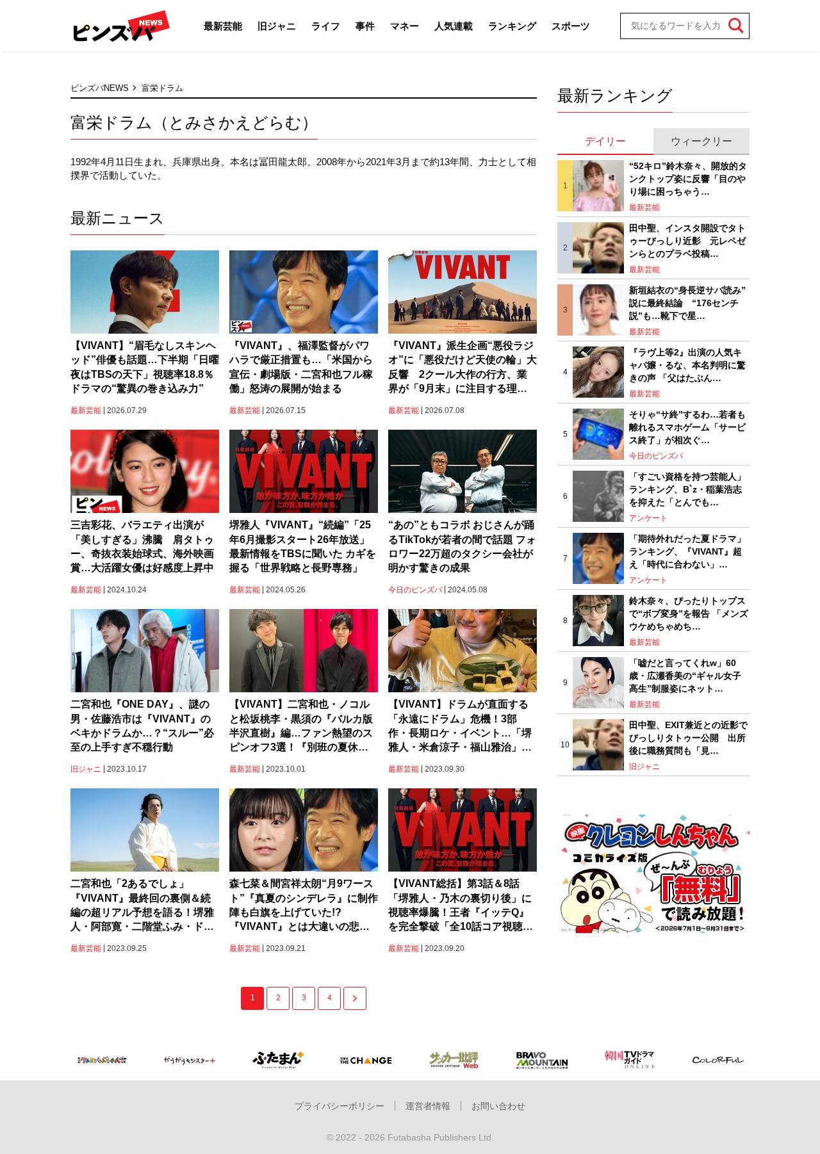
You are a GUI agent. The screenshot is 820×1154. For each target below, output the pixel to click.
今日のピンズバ (415, 590)
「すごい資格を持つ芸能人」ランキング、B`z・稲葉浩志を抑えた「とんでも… (687, 489)
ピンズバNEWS (99, 88)
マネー (404, 25)
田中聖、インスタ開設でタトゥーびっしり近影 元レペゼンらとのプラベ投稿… (687, 240)
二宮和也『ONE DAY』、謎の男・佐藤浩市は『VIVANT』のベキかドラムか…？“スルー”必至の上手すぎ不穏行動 (142, 725)
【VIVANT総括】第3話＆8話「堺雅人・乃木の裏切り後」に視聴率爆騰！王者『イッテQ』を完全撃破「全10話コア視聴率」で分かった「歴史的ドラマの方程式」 (460, 906)
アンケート (648, 518)
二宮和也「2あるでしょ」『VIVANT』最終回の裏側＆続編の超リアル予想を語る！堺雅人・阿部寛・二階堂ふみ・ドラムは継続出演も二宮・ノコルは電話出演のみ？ (142, 906)
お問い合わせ (498, 1106)
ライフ (325, 25)
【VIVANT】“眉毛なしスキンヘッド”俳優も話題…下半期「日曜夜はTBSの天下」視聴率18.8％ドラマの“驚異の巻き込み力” (144, 367)
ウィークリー (701, 141)
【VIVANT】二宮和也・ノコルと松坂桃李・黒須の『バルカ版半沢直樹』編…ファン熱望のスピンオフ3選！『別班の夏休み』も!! (301, 727)
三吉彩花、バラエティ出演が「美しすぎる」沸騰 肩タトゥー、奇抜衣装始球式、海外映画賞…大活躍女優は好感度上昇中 (142, 546)
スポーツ (571, 25)
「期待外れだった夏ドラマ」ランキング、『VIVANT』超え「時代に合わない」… (687, 551)
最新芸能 (223, 25)
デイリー (605, 141)
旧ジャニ (277, 25)
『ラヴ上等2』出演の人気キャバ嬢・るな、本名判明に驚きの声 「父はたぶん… (687, 364)
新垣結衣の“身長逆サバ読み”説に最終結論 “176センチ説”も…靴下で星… (687, 302)
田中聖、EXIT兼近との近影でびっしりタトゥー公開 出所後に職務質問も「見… (688, 737)
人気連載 (453, 25)
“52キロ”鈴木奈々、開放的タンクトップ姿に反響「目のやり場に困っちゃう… (688, 178)
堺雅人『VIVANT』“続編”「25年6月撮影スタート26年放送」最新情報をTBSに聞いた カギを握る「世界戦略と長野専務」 (302, 546)
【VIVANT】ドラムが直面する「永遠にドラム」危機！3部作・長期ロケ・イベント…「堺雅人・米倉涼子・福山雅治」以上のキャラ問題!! (460, 727)
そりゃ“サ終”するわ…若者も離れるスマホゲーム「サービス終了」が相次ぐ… (687, 426)
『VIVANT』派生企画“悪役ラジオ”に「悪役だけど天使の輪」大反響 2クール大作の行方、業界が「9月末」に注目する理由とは (462, 368)
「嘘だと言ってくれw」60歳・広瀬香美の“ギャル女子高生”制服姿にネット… (685, 675)
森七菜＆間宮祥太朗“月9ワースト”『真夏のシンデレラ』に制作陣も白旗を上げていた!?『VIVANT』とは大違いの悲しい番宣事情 (303, 906)
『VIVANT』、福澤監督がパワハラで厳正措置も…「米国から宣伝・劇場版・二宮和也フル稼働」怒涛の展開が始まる (301, 367)
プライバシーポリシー (339, 1106)
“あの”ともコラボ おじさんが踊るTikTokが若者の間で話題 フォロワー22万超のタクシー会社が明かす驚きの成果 (462, 546)
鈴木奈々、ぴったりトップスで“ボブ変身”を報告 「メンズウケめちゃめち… (688, 613)
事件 (365, 25)
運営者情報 (428, 1106)
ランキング (512, 25)
